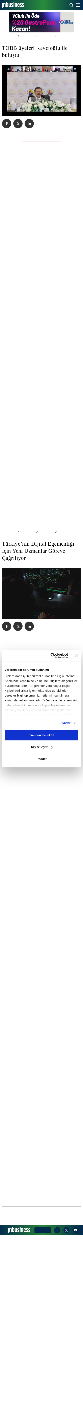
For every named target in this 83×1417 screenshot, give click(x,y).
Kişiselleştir (39, 747)
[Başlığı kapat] (77, 655)
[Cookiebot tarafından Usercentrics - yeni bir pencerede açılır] (51, 655)
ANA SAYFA (8, 35)
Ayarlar (65, 723)
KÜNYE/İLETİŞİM (42, 1412)
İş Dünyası (42, 35)
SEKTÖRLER (25, 35)
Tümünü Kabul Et (41, 735)
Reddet (41, 759)
